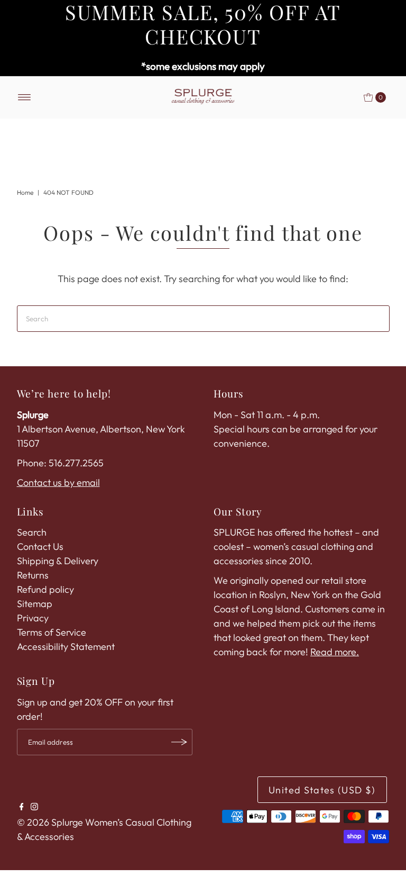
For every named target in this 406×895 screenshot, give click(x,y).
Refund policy (45, 589)
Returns (33, 575)
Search (32, 532)
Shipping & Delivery (57, 561)
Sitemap (34, 604)
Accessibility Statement (66, 646)
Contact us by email (58, 482)
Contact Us (40, 546)
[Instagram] (34, 807)
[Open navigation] (24, 97)
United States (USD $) (322, 790)
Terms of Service (51, 632)
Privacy (33, 618)
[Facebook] (22, 807)
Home (25, 192)
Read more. (334, 652)
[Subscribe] (179, 742)
